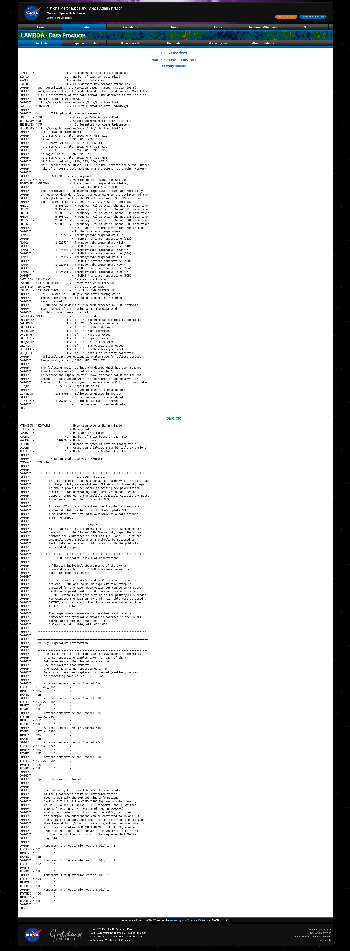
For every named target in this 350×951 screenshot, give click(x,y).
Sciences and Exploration (59, 18)
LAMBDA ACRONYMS (313, 16)
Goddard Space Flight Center (66, 13)
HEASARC (149, 920)
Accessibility (324, 940)
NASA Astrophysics (320, 933)
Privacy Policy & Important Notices (312, 936)
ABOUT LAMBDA (286, 16)
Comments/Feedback (319, 929)
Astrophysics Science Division (189, 920)
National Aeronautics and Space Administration (85, 8)
